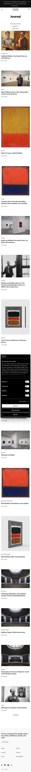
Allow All (15, 405)
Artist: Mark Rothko (15, 24)
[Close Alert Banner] (28, 2)
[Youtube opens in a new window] (8, 765)
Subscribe (5, 742)
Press (2, 756)
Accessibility (19, 756)
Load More (16, 715)
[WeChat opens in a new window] (5, 765)
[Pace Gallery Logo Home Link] (15, 9)
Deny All (15, 414)
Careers (3, 752)
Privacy (18, 752)
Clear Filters (15, 28)
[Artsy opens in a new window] (11, 765)
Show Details (22, 401)
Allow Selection (15, 410)
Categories (15, 26)
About (3, 748)
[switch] (27, 386)
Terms (18, 748)
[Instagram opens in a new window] (1, 765)
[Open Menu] (2, 9)
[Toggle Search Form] (29, 9)
